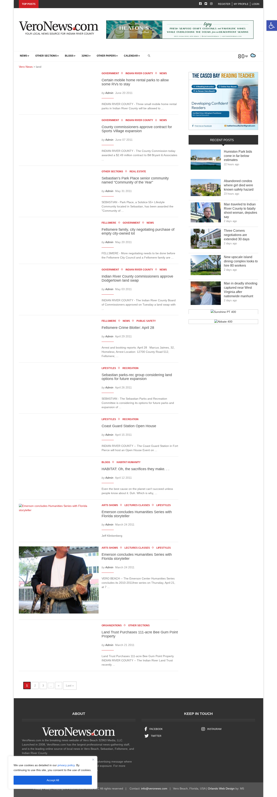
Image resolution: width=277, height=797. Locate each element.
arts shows (110, 505)
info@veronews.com (154, 788)
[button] (271, 25)
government (110, 73)
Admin (109, 92)
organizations (112, 625)
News (163, 73)
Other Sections (112, 171)
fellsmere (109, 222)
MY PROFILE (241, 4)
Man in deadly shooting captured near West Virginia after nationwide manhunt (241, 290)
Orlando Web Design (221, 788)
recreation (130, 368)
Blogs (106, 462)
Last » (70, 685)
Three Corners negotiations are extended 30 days (239, 235)
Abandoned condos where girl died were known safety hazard (241, 185)
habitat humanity (129, 462)
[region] (52, 772)
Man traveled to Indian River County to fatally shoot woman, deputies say (240, 211)
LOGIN (255, 4)
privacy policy (66, 765)
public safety (146, 321)
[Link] (206, 161)
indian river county (139, 73)
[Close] (93, 759)
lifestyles (109, 368)
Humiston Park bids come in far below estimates (238, 156)
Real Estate (138, 171)
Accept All (53, 780)
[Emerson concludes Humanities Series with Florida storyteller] (59, 508)
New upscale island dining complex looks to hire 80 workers (241, 261)
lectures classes (137, 505)
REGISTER (224, 4)
